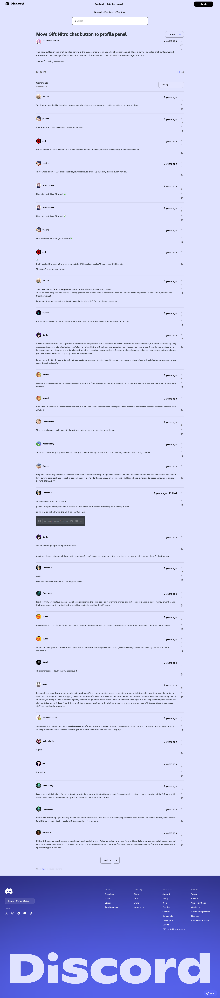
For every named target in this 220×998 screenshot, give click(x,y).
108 (182, 72)
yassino (46, 119)
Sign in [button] (204, 4)
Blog (164, 903)
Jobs (136, 898)
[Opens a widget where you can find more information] (210, 993)
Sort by (165, 85)
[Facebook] (37, 72)
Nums (45, 617)
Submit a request (115, 4)
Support (166, 894)
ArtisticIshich (48, 185)
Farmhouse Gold (50, 718)
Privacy (194, 898)
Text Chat (121, 12)
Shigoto (46, 466)
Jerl (44, 141)
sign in (44, 869)
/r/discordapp (59, 289)
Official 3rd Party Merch (173, 929)
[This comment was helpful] (181, 96)
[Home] (14, 4)
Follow (171, 34)
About (136, 894)
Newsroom (139, 907)
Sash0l (46, 662)
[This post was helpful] (181, 41)
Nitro (107, 898)
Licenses (195, 916)
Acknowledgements (200, 912)
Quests (165, 925)
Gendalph (47, 832)
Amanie (46, 97)
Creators (166, 912)
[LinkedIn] (45, 72)
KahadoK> (47, 493)
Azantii (46, 375)
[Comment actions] (181, 109)
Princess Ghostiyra (51, 40)
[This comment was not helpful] (181, 104)
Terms (194, 894)
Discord (98, 12)
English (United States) (19, 901)
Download (109, 894)
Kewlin (46, 335)
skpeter (46, 313)
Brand (136, 903)
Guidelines (196, 907)
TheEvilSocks (48, 422)
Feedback (99, 4)
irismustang (48, 786)
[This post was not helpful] (181, 49)
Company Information (201, 920)
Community (167, 916)
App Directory (111, 907)
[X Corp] (41, 72)
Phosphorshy (48, 444)
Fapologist (47, 593)
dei (44, 763)
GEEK (45, 685)
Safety (165, 898)
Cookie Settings (198, 903)
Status (108, 903)
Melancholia (48, 741)
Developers (167, 920)
